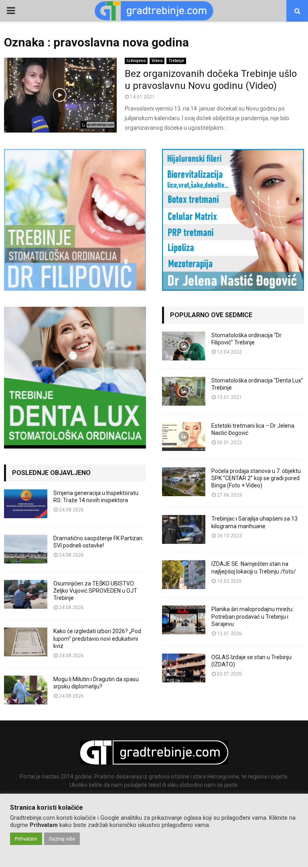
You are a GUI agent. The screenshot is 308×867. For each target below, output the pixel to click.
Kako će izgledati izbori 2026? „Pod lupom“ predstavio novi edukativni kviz (97, 638)
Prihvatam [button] (26, 839)
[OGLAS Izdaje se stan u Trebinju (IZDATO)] (183, 668)
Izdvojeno (136, 60)
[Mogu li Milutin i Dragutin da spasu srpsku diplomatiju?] (25, 690)
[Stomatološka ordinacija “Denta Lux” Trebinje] (183, 391)
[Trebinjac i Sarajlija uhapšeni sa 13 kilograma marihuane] (183, 529)
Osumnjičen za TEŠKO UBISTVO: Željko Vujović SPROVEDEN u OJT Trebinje (95, 590)
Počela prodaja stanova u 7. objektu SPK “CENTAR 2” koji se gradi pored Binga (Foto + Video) (256, 478)
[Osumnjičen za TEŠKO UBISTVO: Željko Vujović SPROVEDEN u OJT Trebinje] (25, 594)
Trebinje (176, 60)
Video (157, 60)
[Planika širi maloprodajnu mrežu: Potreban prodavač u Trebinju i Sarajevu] (183, 619)
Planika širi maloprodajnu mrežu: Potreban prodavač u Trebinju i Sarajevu (252, 616)
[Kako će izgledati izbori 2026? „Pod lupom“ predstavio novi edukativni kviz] (25, 642)
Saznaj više (62, 839)
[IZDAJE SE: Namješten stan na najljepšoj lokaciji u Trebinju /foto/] (183, 574)
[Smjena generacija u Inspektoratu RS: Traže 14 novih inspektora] (25, 503)
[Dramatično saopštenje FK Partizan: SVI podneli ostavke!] (25, 549)
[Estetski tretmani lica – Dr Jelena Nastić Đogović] (183, 436)
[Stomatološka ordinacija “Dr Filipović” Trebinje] (183, 346)
